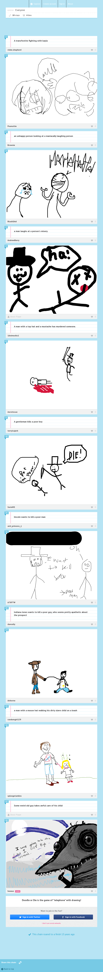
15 (6, 706)
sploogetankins (15, 796)
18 (6, 820)
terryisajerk (13, 430)
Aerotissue (12, 412)
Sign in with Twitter (31, 917)
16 (6, 725)
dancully (11, 624)
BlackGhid (12, 221)
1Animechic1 (13, 335)
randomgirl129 (14, 719)
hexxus (11, 891)
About (70, 4)
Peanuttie (12, 126)
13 (6, 608)
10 (6, 436)
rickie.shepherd (14, 50)
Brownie (11, 145)
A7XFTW (11, 602)
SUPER (18, 891)
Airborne (11, 700)
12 (6, 532)
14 (6, 630)
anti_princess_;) (15, 526)
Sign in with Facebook (75, 917)
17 (6, 801)
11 (6, 513)
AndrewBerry (13, 240)
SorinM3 (11, 507)
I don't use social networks (51, 923)
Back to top (9, 969)
